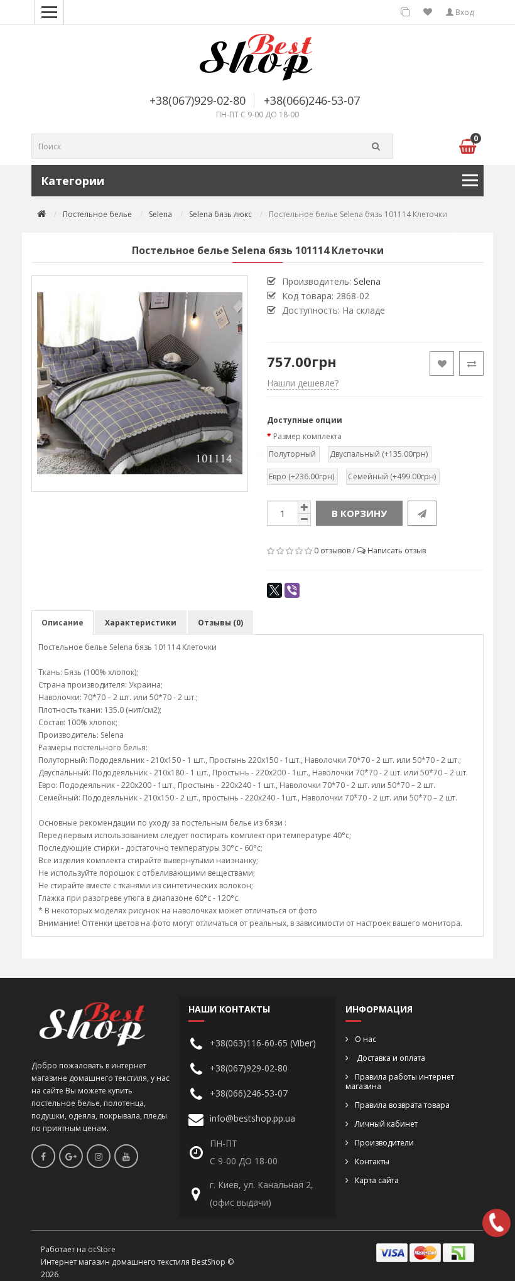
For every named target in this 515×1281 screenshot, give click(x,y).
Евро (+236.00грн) (301, 476)
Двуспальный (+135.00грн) (379, 454)
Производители (384, 1142)
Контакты (372, 1161)
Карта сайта (377, 1180)
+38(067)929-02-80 (197, 100)
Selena (160, 214)
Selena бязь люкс (220, 214)
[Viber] (292, 590)
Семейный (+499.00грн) (392, 476)
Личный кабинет (386, 1124)
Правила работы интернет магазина (399, 1081)
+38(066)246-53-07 (312, 100)
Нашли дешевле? (303, 383)
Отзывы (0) (220, 622)
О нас (365, 1039)
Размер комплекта (307, 436)
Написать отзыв (396, 550)
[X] (274, 590)
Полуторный (292, 454)
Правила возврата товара (402, 1105)
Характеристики (140, 622)
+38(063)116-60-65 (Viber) (263, 1043)
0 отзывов (332, 550)
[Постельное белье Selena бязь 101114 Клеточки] (140, 384)
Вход (463, 12)
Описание (62, 622)
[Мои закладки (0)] (427, 12)
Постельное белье (97, 214)
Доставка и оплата (390, 1058)
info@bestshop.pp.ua (252, 1118)
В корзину (359, 513)
